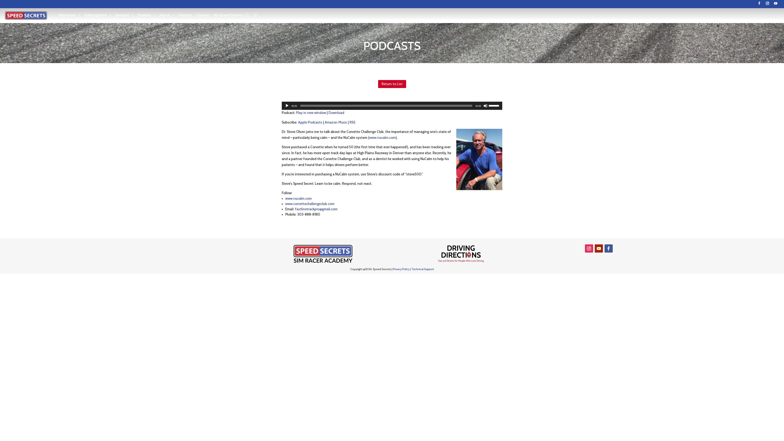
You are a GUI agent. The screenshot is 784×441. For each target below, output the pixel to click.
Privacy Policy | (402, 269)
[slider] (494, 105)
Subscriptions (95, 15)
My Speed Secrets (228, 15)
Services (122, 15)
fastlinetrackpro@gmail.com (316, 209)
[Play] (287, 106)
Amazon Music (336, 122)
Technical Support (422, 269)
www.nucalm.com (382, 138)
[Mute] (485, 106)
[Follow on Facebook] (759, 3)
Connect (203, 15)
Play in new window (311, 113)
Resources (67, 15)
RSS (352, 122)
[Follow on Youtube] (775, 3)
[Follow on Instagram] (767, 3)
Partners (185, 15)
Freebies (144, 15)
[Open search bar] (247, 15)
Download (336, 113)
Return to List (392, 84)
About (165, 15)
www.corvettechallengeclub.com (309, 204)
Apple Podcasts (310, 122)
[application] (392, 106)
